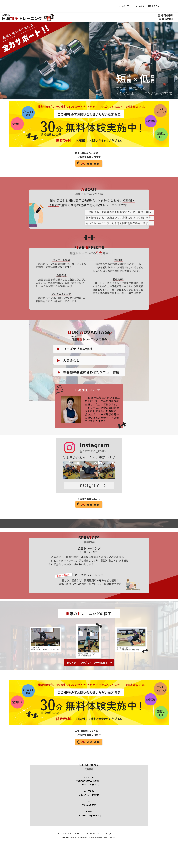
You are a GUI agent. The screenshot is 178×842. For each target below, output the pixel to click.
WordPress (75, 837)
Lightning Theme (88, 837)
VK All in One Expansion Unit (106, 837)
